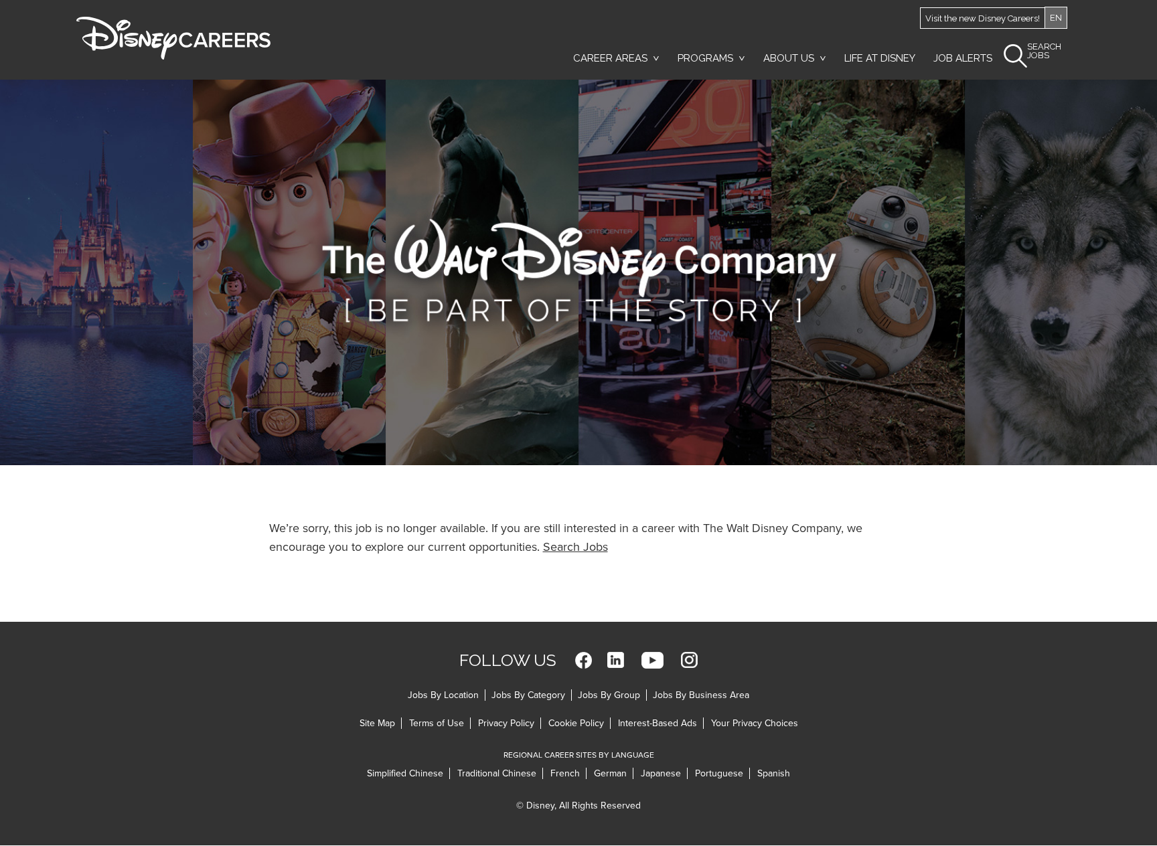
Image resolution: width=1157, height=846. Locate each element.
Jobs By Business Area (701, 695)
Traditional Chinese (496, 773)
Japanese (661, 773)
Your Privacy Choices (754, 723)
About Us (788, 58)
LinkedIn (615, 660)
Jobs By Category (528, 695)
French (565, 773)
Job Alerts (962, 58)
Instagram (689, 660)
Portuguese (719, 773)
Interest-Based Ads (657, 723)
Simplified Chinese (405, 773)
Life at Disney (879, 58)
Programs (705, 58)
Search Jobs (575, 546)
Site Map (377, 723)
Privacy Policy (506, 723)
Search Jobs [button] (1044, 51)
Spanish (773, 773)
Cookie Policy (576, 723)
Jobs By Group (609, 695)
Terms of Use (436, 723)
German (610, 773)
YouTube (652, 660)
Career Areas (610, 58)
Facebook (583, 660)
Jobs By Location (443, 695)
